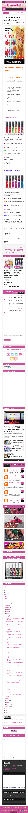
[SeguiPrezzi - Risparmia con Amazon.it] (14, 344)
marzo (7, 697)
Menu (3, 2)
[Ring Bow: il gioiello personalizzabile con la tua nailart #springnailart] (14, 510)
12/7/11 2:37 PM (19, 290)
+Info (23, 810)
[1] (9, 281)
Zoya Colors (8, 229)
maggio (8, 693)
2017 (6, 585)
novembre (8, 600)
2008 (6, 707)
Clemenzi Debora (13, 714)
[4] (13, 281)
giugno (7, 691)
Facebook (21, 287)
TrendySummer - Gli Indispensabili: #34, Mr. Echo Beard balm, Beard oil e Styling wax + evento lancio (16, 452)
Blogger (15, 287)
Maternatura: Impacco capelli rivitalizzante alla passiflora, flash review (16, 437)
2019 (6, 581)
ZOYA (14, 22)
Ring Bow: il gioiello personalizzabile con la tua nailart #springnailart (13, 512)
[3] (12, 281)
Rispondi (7, 294)
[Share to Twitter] (10, 259)
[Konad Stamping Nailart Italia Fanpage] (8, 734)
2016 (6, 587)
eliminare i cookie (13, 811)
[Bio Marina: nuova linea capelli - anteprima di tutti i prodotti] (9, 263)
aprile (7, 695)
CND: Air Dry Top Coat (10, 648)
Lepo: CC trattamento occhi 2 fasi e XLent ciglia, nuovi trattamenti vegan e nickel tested (16, 444)
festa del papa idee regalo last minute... (14, 472)
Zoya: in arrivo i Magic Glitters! (12, 680)
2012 (6, 594)
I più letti (14, 459)
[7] (17, 281)
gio (9, 303)
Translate (13, 362)
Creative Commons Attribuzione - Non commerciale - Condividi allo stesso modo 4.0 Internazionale (13, 717)
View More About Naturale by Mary (14, 454)
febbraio (8, 699)
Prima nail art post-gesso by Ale (12, 673)
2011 (6, 596)
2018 (6, 583)
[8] (18, 281)
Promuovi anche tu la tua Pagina (10, 752)
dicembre (8, 598)
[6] (15, 281)
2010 (6, 703)
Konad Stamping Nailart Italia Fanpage (11, 732)
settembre (8, 604)
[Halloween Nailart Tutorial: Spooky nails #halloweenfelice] (14, 536)
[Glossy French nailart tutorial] (14, 523)
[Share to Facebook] (8, 259)
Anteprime (10, 22)
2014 (6, 591)
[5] (14, 281)
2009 (6, 705)
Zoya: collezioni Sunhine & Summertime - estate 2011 (12, 18)
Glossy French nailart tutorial (11, 526)
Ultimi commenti (7, 459)
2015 (6, 589)
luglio (7, 608)
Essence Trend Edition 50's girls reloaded (14, 689)
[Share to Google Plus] (12, 259)
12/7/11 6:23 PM (19, 303)
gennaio (8, 701)
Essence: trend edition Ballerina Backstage (15, 675)
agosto (7, 606)
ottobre (7, 602)
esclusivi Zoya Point (14, 105)
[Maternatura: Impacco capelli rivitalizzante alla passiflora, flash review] (7, 437)
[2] (10, 281)
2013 (6, 593)
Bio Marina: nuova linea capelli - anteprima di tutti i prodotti (8, 273)
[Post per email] (5, 242)
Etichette (21, 459)
